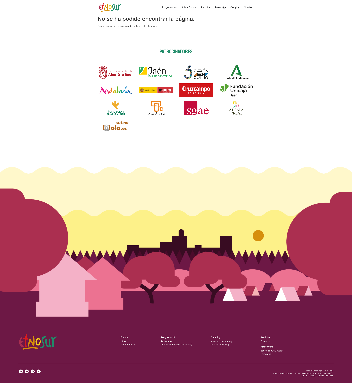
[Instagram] (33, 371)
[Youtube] (27, 371)
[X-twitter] (39, 371)
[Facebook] (21, 371)
